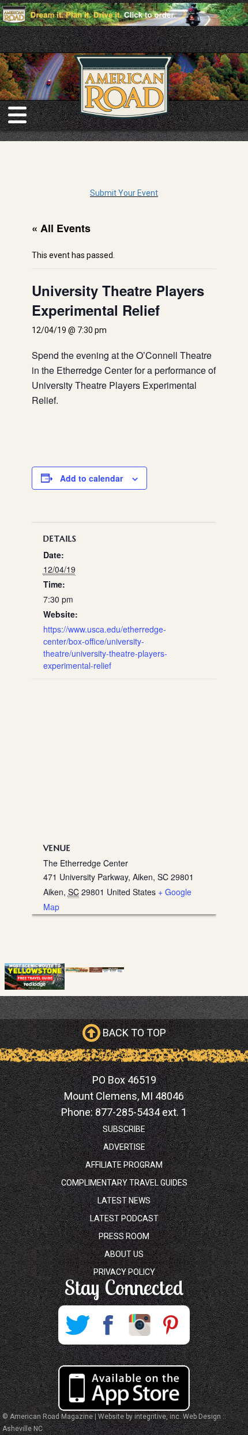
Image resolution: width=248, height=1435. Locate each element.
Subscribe (124, 1129)
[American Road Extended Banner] (124, 13)
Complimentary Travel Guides (124, 1182)
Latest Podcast (124, 1218)
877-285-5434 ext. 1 (141, 1112)
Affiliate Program (124, 1164)
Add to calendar (91, 478)
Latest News (124, 1200)
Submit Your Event (124, 193)
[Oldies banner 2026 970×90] (95, 969)
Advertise (124, 1147)
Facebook (108, 1325)
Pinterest (171, 1325)
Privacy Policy (124, 1272)
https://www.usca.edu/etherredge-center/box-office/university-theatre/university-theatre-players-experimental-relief (105, 647)
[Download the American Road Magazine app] (124, 1388)
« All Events (61, 228)
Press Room (124, 1236)
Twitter (77, 1325)
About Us (124, 1254)
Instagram (139, 1325)
